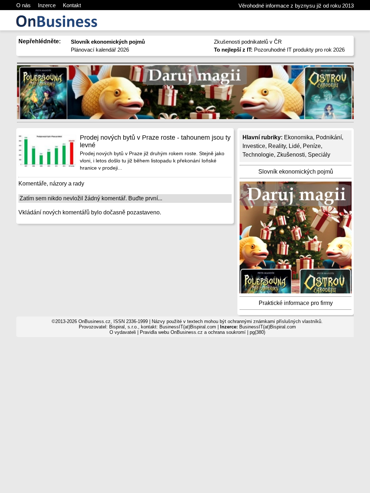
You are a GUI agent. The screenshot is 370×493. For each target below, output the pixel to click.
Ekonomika (298, 137)
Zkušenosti (291, 155)
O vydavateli (122, 332)
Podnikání (329, 137)
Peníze (312, 146)
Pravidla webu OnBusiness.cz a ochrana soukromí (193, 332)
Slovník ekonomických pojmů (295, 172)
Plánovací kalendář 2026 (100, 50)
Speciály (319, 155)
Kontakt (72, 5)
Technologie (258, 155)
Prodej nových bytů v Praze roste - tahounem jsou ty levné (155, 141)
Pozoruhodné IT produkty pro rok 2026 (279, 50)
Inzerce (47, 5)
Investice (253, 146)
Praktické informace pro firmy (296, 303)
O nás (23, 5)
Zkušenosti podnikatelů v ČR (248, 42)
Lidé (294, 146)
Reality (277, 146)
